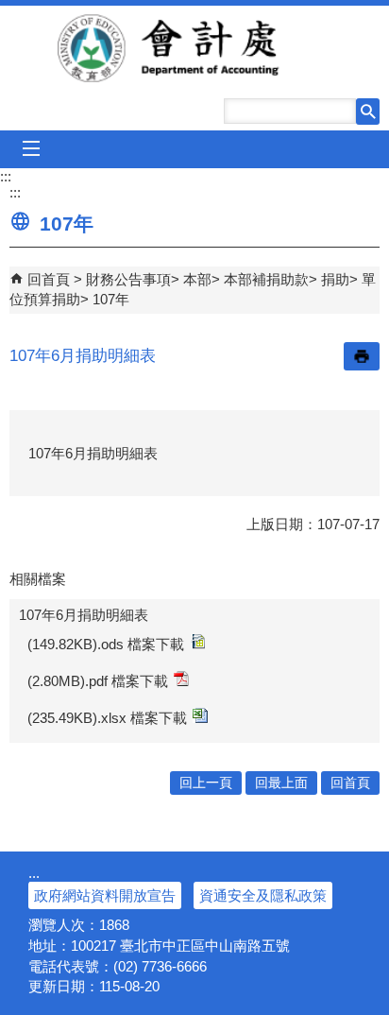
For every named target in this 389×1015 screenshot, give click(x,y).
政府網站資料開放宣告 (105, 895)
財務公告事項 (128, 279)
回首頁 (48, 279)
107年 (111, 299)
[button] (368, 111)
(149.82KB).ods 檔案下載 (105, 644)
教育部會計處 (195, 48)
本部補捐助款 (266, 279)
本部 (197, 279)
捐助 (335, 279)
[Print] (362, 356)
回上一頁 (205, 783)
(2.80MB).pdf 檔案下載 (97, 681)
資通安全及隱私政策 (263, 895)
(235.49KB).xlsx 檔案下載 (107, 718)
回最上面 (281, 783)
